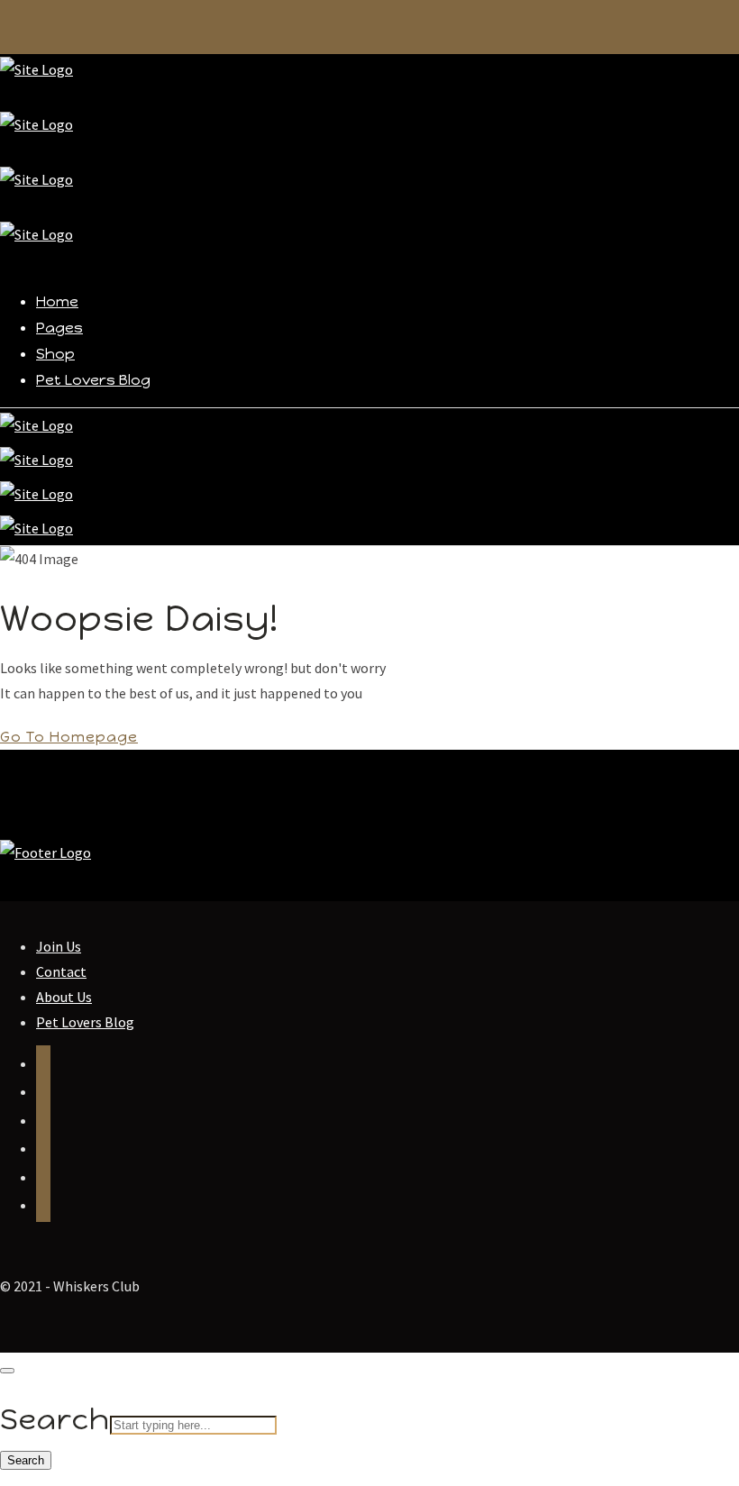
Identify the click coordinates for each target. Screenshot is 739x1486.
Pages (59, 327)
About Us (64, 997)
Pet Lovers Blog (93, 379)
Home (57, 301)
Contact (61, 971)
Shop (55, 353)
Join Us (58, 946)
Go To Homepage (69, 736)
